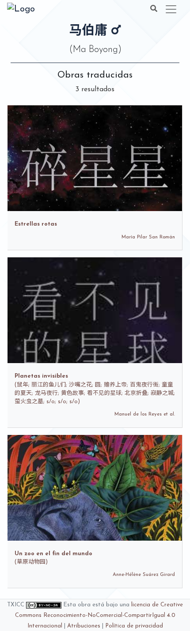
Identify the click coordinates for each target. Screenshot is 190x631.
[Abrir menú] (171, 9)
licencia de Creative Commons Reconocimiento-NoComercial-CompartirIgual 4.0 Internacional (99, 615)
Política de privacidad (134, 626)
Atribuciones (83, 626)
